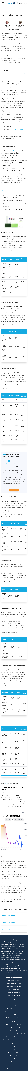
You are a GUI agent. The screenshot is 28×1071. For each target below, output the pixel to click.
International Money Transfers (14, 977)
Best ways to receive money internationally (14, 1034)
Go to (14, 490)
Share (24, 812)
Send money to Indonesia (14, 986)
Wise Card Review (14, 1014)
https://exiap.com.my (14, 937)
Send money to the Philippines (14, 983)
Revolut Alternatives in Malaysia (14, 1011)
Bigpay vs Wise (14, 1031)
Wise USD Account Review (14, 1008)
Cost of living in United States (10, 930)
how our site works (6, 972)
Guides (6, 8)
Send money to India (14, 989)
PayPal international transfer (14, 1017)
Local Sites (14, 1047)
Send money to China (14, 980)
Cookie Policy (14, 1059)
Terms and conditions (14, 1053)
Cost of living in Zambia (8, 915)
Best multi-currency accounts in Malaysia (14, 1040)
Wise (3, 191)
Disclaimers (24, 10)
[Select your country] (25, 3)
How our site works (14, 1050)
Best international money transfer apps (14, 1025)
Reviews (14, 999)
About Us (14, 1044)
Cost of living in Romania (8, 922)
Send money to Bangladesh (14, 992)
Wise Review (14, 1002)
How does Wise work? (14, 1028)
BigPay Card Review (14, 1005)
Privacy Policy (14, 1056)
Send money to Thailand (14, 995)
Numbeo (15, 151)
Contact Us (14, 1062)
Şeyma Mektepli (20, 25)
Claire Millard (7, 25)
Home (2, 8)
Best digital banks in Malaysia (14, 1037)
